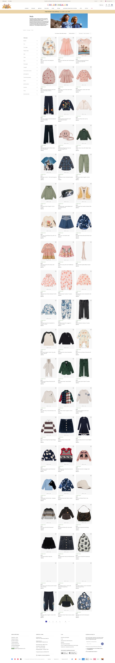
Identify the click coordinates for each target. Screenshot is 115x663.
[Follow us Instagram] (15, 659)
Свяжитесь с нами (14, 637)
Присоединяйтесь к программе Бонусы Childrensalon (94, 649)
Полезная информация (15, 645)
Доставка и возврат (14, 640)
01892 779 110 (45, 644)
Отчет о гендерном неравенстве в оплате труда (69, 645)
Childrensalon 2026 (32, 659)
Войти (11, 1)
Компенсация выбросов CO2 (18, 648)
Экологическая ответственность (66, 640)
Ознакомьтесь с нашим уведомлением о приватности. (94, 646)
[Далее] (69, 621)
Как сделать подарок (15, 646)
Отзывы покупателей (15, 643)
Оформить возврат (14, 639)
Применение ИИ (65, 659)
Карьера (62, 642)
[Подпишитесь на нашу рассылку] (102, 644)
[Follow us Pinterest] (18, 659)
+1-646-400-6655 (41, 647)
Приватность (56, 659)
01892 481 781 (46, 651)
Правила (49, 659)
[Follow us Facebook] (12, 659)
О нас (62, 639)
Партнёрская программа (65, 643)
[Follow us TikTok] (21, 659)
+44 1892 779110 (45, 649)
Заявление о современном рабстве (67, 646)
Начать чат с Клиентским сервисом (42, 638)
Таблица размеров (14, 642)
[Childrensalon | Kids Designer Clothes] (6, 6)
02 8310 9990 (42, 646)
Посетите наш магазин (65, 637)
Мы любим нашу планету (92, 651)
